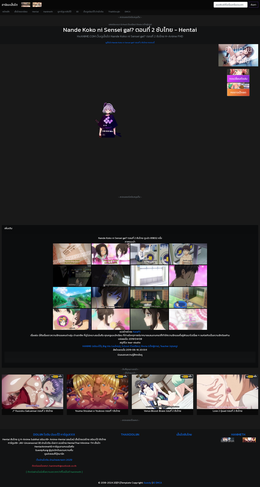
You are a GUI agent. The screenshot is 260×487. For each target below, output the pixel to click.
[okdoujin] (227, 439)
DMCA (127, 11)
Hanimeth (48, 11)
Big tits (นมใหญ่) (112, 346)
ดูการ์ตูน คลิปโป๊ (64, 11)
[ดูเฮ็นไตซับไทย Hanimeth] (249, 439)
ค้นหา (253, 4)
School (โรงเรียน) (131, 346)
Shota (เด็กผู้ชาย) (150, 346)
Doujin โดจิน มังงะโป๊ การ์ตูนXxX (54, 434)
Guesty (147, 482)
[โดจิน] (25, 4)
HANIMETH (238, 434)
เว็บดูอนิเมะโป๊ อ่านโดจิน (93, 11)
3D (77, 11)
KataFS (137, 331)
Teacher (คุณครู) (169, 346)
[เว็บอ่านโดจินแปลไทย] (238, 55)
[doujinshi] (37, 4)
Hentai (35, 11)
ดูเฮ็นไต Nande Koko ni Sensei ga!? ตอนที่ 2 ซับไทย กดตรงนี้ (130, 42)
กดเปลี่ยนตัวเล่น (238, 79)
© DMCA (157, 482)
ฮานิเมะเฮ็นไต (10, 4)
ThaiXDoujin (114, 11)
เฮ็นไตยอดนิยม (20, 11)
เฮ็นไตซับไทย (184, 434)
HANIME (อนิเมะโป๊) (92, 346)
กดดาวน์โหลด (238, 92)
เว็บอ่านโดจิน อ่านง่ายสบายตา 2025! (54, 460)
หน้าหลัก (5, 11)
